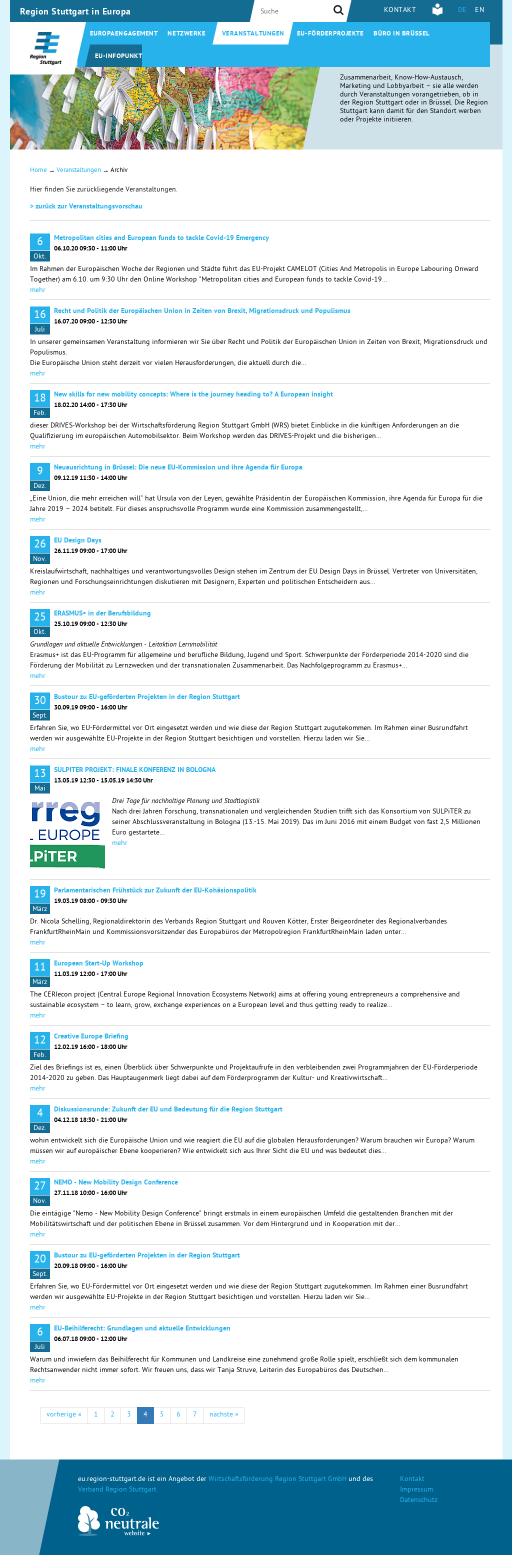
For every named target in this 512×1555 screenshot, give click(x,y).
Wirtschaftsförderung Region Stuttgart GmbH (277, 1480)
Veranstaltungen (253, 34)
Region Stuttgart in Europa (76, 13)
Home (38, 170)
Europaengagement (124, 34)
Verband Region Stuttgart (117, 1490)
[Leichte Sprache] (437, 14)
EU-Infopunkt (118, 56)
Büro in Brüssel (402, 34)
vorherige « (64, 1415)
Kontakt (400, 10)
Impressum (416, 1490)
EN (479, 10)
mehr (38, 290)
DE (462, 10)
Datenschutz (419, 1500)
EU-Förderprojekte (330, 34)
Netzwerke (187, 34)
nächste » (224, 1415)
